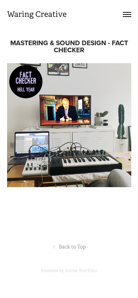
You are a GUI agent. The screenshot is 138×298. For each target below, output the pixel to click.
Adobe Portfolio (81, 271)
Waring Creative (37, 14)
